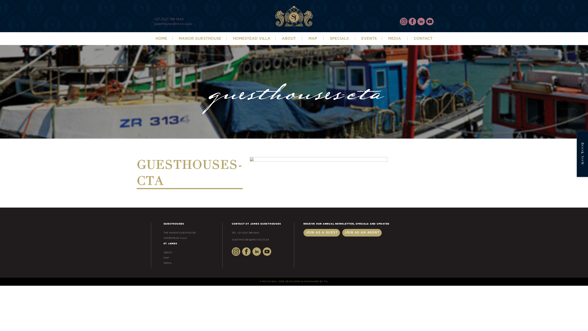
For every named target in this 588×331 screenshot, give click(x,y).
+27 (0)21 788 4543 (169, 19)
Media (394, 38)
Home (161, 38)
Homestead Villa (251, 38)
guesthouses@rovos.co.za (173, 24)
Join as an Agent (362, 232)
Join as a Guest (322, 232)
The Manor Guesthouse (180, 233)
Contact (423, 38)
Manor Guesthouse (200, 38)
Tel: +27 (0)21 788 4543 (245, 233)
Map (312, 38)
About (168, 252)
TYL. (326, 281)
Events (369, 38)
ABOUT (289, 38)
